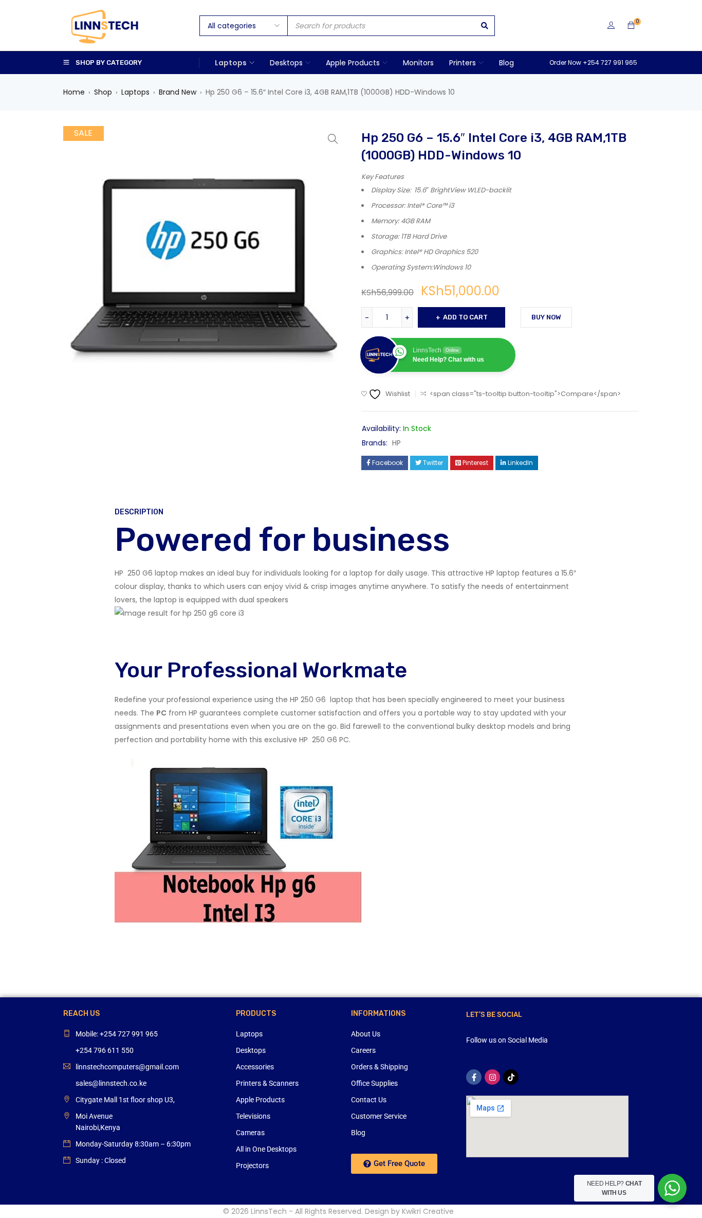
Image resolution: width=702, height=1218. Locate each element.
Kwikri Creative (428, 1211)
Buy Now (546, 317)
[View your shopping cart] (631, 26)
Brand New (177, 92)
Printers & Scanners (267, 1083)
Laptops (135, 92)
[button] (333, 139)
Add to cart (465, 317)
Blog (358, 1133)
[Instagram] (492, 1077)
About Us (365, 1034)
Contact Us (368, 1100)
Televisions (253, 1116)
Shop (103, 92)
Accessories (255, 1067)
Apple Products (260, 1100)
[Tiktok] (511, 1077)
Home (74, 92)
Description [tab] (139, 512)
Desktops (251, 1050)
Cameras (250, 1133)
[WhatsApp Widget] (672, 1188)
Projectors (252, 1165)
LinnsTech (269, 1211)
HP (396, 443)
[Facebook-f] (474, 1077)
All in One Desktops (266, 1149)
